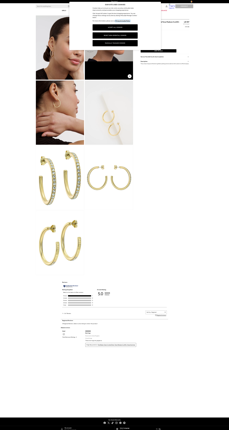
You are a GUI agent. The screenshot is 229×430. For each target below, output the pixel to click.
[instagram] (116, 423)
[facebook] (105, 423)
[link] (167, 6)
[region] (115, 26)
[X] (109, 423)
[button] (165, 61)
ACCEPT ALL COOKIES (115, 27)
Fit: (141, 40)
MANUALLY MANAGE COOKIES (115, 43)
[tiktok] (112, 423)
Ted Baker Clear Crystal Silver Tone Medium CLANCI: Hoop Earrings (116, 345)
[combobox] (157, 312)
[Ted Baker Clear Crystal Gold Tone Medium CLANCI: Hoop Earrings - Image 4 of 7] (109, 113)
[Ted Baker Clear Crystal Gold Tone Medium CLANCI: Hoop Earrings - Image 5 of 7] (60, 178)
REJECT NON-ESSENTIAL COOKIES (115, 35)
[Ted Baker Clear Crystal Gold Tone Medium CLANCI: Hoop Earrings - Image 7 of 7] (60, 243)
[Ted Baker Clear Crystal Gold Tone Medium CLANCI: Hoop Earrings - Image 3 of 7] (60, 113)
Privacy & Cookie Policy (123, 21)
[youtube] (124, 423)
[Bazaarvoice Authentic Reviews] (71, 286)
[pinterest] (120, 423)
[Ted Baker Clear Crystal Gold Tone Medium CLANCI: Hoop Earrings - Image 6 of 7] (109, 178)
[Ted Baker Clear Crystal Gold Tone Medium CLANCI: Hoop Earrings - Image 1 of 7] (60, 47)
